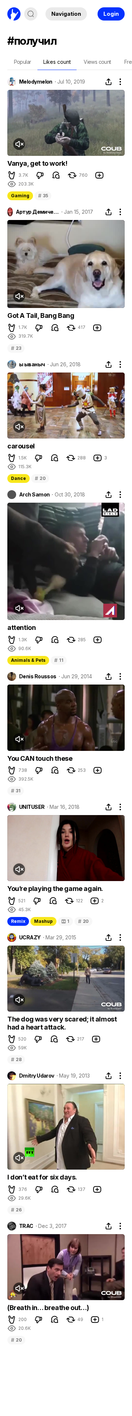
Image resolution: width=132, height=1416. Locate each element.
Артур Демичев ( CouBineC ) (37, 211)
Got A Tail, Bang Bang (40, 315)
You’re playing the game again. (55, 888)
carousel (21, 446)
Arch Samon (34, 494)
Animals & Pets (28, 660)
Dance (18, 478)
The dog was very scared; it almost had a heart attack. (62, 1023)
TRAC (26, 1226)
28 (16, 1059)
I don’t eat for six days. (42, 1177)
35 (43, 195)
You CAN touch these (39, 758)
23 (16, 348)
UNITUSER (32, 807)
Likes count (57, 62)
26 (16, 1210)
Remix (18, 921)
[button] (11, 175)
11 (58, 660)
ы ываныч (32, 364)
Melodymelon (35, 81)
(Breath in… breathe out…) (48, 1308)
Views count (97, 62)
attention (21, 627)
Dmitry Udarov (36, 1075)
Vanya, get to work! (37, 163)
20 (40, 478)
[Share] (108, 81)
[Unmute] (19, 144)
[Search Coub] (30, 14)
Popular (22, 62)
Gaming (20, 195)
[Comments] (56, 175)
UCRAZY (30, 937)
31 (15, 791)
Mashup (43, 921)
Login (111, 13)
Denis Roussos (37, 676)
